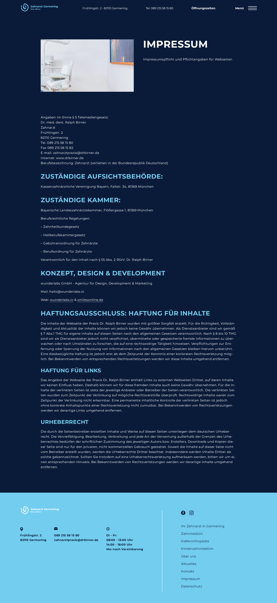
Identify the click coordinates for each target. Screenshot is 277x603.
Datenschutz (191, 586)
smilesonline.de (90, 300)
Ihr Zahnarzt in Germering (202, 526)
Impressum (190, 579)
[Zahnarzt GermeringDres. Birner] (42, 12)
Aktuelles (188, 564)
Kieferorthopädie (195, 541)
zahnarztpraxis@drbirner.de (76, 540)
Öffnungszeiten (203, 8)
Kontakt (187, 571)
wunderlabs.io (61, 300)
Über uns (188, 556)
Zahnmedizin (192, 534)
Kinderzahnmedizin (197, 549)
